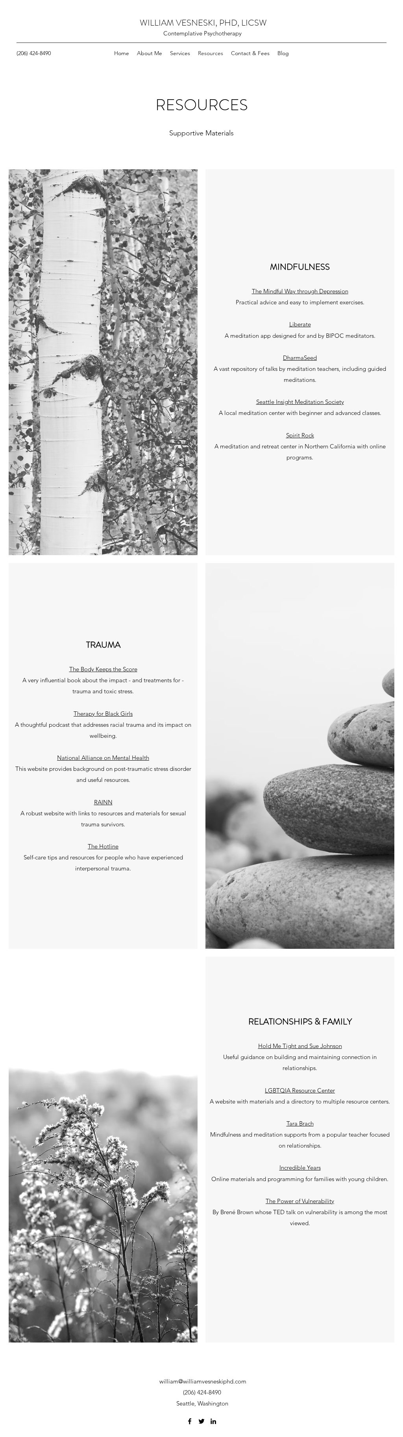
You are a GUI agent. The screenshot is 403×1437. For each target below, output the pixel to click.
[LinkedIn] (213, 1421)
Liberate (300, 324)
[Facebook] (190, 1421)
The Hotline (103, 846)
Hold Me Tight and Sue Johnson (300, 1046)
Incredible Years (300, 1167)
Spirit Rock (300, 435)
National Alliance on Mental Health (103, 757)
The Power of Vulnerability (300, 1201)
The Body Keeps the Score (103, 669)
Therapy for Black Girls (103, 713)
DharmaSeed (300, 357)
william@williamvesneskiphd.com (202, 1381)
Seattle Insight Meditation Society (300, 402)
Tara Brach (300, 1123)
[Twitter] (201, 1421)
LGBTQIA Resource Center (300, 1090)
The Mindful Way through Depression (300, 291)
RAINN (103, 802)
